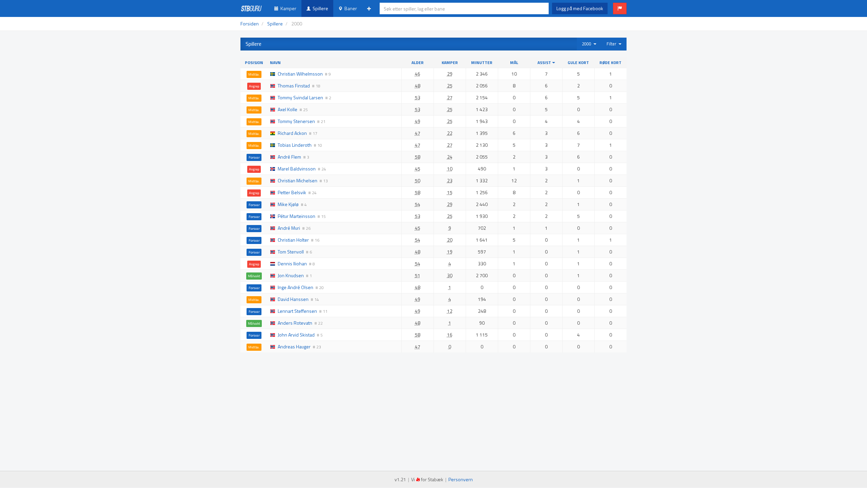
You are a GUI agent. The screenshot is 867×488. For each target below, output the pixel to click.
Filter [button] (612, 43)
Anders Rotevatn (295, 322)
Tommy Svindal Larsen (300, 97)
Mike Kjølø (288, 204)
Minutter (481, 62)
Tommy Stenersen (296, 121)
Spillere (319, 8)
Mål (514, 62)
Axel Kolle (287, 109)
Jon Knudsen (291, 275)
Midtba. (254, 74)
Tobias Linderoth (295, 144)
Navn (275, 62)
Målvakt (254, 276)
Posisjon (254, 62)
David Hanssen (293, 299)
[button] (620, 8)
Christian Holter (293, 239)
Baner (349, 8)
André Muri (289, 227)
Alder (417, 62)
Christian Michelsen (297, 180)
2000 (587, 43)
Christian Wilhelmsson (300, 73)
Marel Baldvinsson (297, 168)
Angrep (254, 86)
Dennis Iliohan (292, 263)
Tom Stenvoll (291, 251)
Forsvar (254, 157)
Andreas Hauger (294, 346)
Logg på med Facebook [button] (579, 8)
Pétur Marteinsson (296, 216)
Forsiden (249, 23)
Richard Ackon (292, 133)
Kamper (287, 8)
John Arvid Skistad (296, 334)
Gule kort (578, 62)
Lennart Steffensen (297, 310)
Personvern (460, 479)
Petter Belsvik (292, 192)
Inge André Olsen (295, 287)
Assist (544, 62)
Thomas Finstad (294, 85)
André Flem (289, 156)
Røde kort (610, 62)
